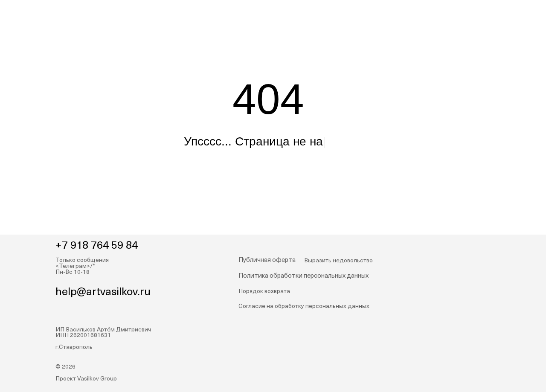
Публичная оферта (267, 260)
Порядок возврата (264, 291)
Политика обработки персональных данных (303, 276)
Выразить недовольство (338, 261)
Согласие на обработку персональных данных (303, 306)
